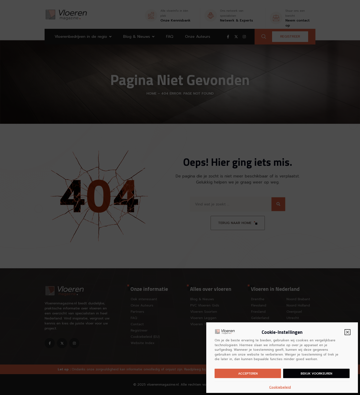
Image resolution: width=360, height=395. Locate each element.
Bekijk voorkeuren (316, 373)
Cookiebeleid (280, 387)
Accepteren (248, 373)
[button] (347, 332)
